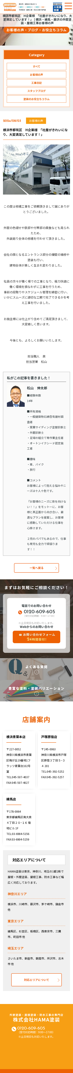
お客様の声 (36, 74)
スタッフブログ (36, 91)
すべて (36, 66)
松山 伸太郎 (37, 387)
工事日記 (36, 83)
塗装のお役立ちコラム (36, 99)
